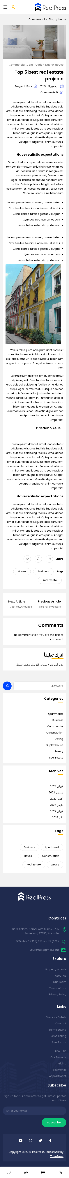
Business (43, 571)
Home (62, 19)
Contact (60, 1023)
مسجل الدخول (39, 664)
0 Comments (49, 92)
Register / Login (13, 7)
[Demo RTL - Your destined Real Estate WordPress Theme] (50, 7)
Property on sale (55, 969)
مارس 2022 (56, 805)
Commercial (37, 19)
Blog (51, 19)
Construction (35, 65)
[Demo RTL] (34, 896)
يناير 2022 (57, 817)
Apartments (55, 714)
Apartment (52, 847)
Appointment (57, 1076)
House (22, 571)
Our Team (59, 982)
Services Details (56, 1017)
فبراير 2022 (56, 811)
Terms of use (57, 988)
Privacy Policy (57, 994)
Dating (59, 739)
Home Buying (57, 1030)
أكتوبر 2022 (56, 799)
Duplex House (54, 65)
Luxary (59, 751)
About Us (60, 976)
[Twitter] (38, 559)
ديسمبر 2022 (56, 792)
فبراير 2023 (56, 786)
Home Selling (58, 1036)
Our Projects (58, 1057)
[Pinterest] (27, 559)
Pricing (62, 1063)
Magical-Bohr (23, 86)
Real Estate (50, 580)
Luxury (55, 864)
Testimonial (58, 1070)
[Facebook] (49, 559)
